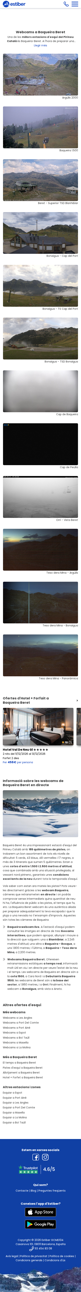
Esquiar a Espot (12, 1093)
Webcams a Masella (15, 1042)
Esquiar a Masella (14, 1112)
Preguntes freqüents (52, 1191)
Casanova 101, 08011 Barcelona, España (41, 1244)
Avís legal (12, 1256)
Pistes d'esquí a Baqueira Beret (23, 1068)
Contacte (22, 1191)
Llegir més (40, 45)
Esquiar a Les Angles (15, 1102)
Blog (33, 1191)
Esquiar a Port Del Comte (19, 1107)
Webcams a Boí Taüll (16, 1038)
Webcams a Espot (14, 1032)
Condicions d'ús (55, 1260)
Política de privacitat (33, 1256)
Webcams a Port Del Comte (21, 1023)
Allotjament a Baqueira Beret (21, 1072)
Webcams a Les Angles (17, 1018)
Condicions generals (29, 1260)
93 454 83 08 (43, 1248)
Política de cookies (62, 1256)
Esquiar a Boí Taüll (14, 1122)
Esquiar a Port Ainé (15, 1098)
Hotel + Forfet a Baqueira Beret (23, 1077)
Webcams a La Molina (17, 1047)
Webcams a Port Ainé (16, 1028)
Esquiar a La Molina (15, 1117)
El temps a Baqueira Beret (19, 1062)
